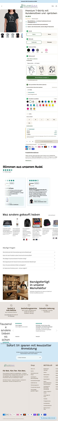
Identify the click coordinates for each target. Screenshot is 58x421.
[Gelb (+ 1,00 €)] (50, 105)
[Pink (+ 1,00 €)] (40, 105)
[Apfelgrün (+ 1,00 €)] (52, 102)
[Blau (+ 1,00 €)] (46, 102)
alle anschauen (51, 215)
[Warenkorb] (56, 6)
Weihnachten (46, 374)
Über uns (33, 368)
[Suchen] (52, 6)
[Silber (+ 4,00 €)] (31, 109)
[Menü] (1, 6)
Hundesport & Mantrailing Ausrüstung (47, 388)
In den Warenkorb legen (46, 141)
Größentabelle (30, 125)
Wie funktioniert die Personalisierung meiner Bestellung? (17, 252)
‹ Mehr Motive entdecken (32, 58)
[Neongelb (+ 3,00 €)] (53, 105)
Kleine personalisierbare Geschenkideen (47, 383)
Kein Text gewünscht (32, 94)
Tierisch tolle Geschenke (10, 418)
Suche (32, 371)
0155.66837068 (8, 314)
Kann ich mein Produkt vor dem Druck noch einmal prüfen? (17, 255)
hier (33, 313)
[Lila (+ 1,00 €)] (28, 105)
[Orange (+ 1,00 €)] (46, 105)
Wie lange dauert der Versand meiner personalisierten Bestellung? (19, 261)
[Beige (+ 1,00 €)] (36, 102)
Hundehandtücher (48, 405)
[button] (42, 114)
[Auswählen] (10, 225)
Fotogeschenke (47, 401)
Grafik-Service (34, 382)
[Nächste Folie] (53, 230)
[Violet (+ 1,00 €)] (37, 105)
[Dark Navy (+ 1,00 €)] (42, 102)
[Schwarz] (28, 102)
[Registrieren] (39, 357)
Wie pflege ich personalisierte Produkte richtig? (14, 258)
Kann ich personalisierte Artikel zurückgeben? (14, 265)
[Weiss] (30, 102)
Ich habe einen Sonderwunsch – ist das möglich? (15, 268)
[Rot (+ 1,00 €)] (43, 105)
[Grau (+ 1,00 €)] (33, 102)
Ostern (45, 372)
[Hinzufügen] (49, 225)
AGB (57, 371)
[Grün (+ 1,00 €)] (49, 102)
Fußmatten (46, 376)
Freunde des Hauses (35, 387)
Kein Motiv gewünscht (32, 80)
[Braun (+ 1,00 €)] (39, 102)
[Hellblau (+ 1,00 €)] (31, 105)
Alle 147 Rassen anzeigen (41, 77)
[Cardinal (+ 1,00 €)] (55, 102)
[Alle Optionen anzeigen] (28, 239)
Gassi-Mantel (47, 379)
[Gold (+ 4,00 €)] (34, 109)
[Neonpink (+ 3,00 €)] (28, 109)
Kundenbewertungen (35, 380)
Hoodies (45, 398)
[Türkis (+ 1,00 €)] (34, 105)
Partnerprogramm (35, 385)
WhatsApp (12, 316)
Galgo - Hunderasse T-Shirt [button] (40, 201)
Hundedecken (47, 403)
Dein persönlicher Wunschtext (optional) (34, 87)
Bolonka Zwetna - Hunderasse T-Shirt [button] (12, 204)
